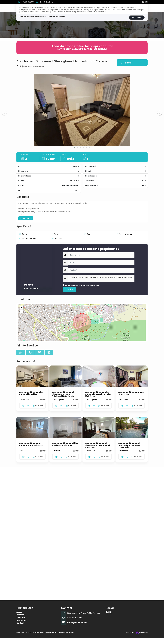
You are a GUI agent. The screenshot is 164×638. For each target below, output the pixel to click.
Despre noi (21, 620)
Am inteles (136, 17)
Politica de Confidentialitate (32, 16)
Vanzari (20, 615)
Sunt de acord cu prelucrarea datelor (81, 285)
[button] (74, 147)
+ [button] (21, 307)
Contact (20, 623)
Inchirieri (20, 617)
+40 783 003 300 (27, 2)
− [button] (21, 311)
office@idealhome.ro (47, 2)
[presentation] (4, 112)
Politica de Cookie (57, 16)
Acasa (19, 612)
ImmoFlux (143, 633)
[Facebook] (143, 2)
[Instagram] (146, 2)
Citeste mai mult (26, 218)
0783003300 (31, 288)
